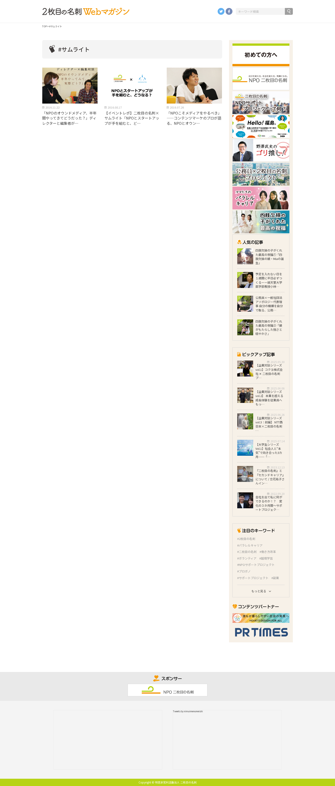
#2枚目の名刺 (246, 539)
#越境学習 (266, 558)
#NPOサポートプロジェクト (256, 565)
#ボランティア (246, 558)
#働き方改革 (268, 552)
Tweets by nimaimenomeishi (188, 711)
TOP (44, 26)
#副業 (275, 578)
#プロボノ (244, 571)
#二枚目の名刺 (247, 552)
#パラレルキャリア (250, 545)
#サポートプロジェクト (252, 578)
